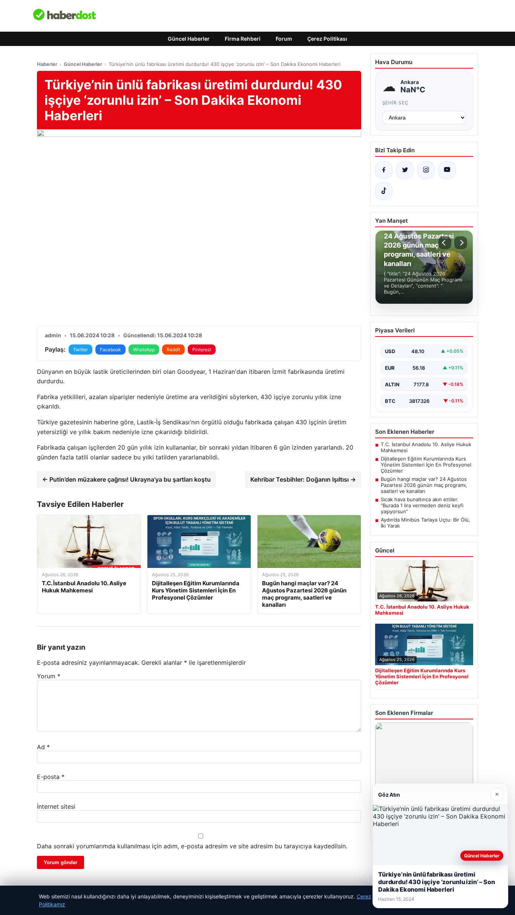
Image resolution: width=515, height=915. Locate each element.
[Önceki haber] (444, 242)
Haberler (47, 64)
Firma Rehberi (243, 38)
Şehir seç (395, 103)
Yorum (48, 676)
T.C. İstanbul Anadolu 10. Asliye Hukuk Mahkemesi (426, 447)
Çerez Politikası (327, 38)
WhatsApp (144, 349)
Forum (284, 38)
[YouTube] (447, 170)
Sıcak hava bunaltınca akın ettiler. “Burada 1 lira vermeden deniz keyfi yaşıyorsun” (422, 505)
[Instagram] (426, 170)
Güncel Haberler (189, 38)
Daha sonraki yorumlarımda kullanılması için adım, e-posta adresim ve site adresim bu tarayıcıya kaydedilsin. (192, 846)
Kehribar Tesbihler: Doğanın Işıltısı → (303, 479)
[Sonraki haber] (460, 242)
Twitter (80, 349)
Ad (43, 747)
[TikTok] (383, 191)
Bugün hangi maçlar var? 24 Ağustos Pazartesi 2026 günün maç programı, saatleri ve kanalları (424, 485)
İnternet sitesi (56, 806)
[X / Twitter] (405, 170)
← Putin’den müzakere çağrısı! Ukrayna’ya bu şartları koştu (126, 479)
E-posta (50, 776)
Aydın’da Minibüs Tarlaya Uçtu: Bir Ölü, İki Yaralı (425, 523)
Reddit (173, 349)
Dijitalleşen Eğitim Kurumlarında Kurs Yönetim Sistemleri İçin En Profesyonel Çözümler (426, 465)
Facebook (110, 349)
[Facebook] (383, 170)
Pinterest (201, 349)
